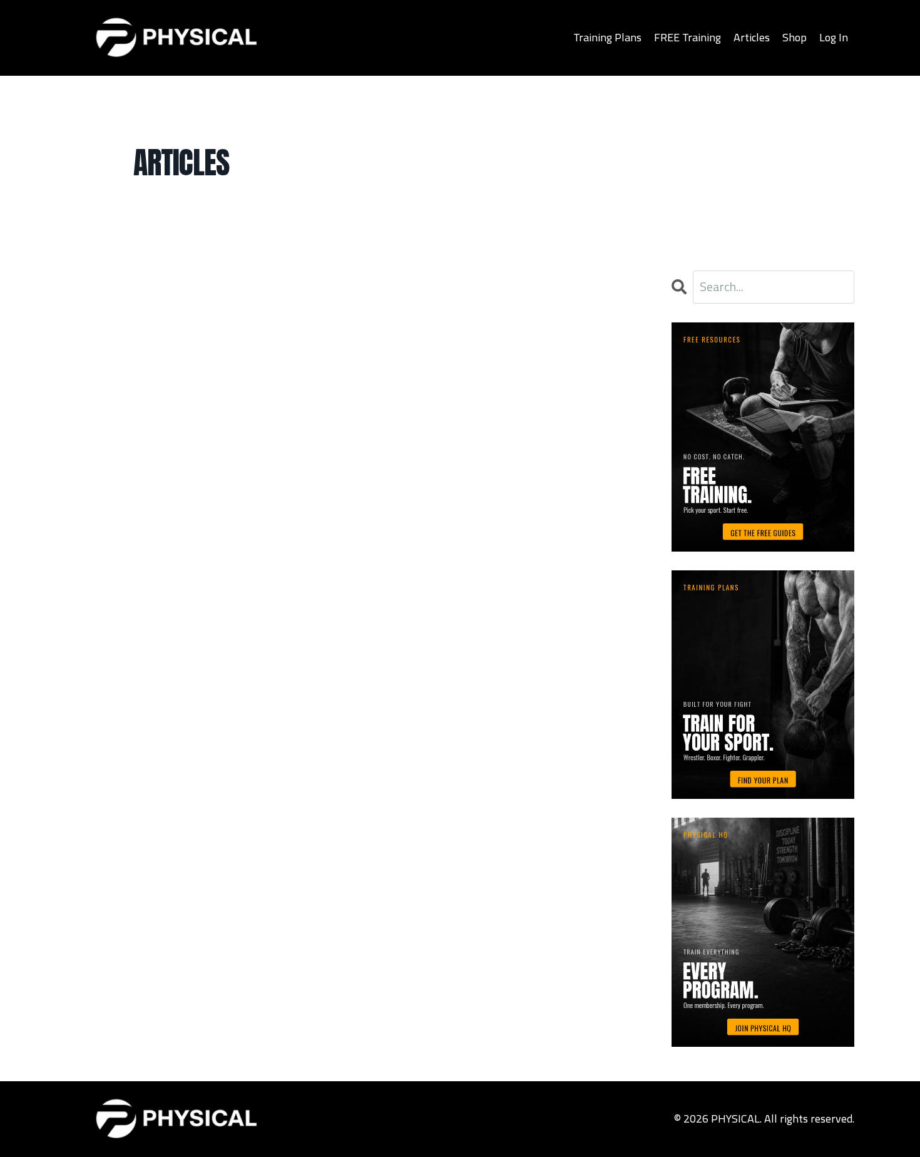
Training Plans (607, 37)
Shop (794, 37)
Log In (833, 37)
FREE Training (687, 37)
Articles (751, 37)
